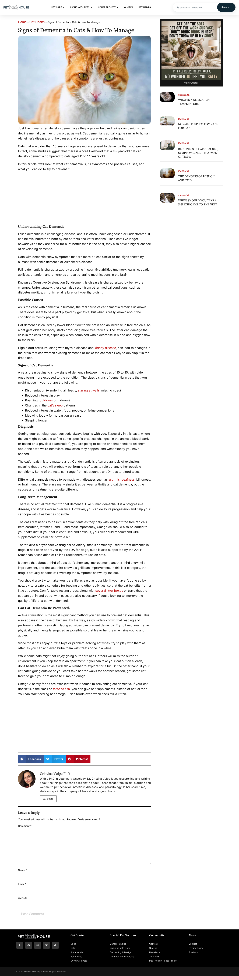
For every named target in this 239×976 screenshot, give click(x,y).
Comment (24, 826)
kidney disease (105, 348)
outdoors (46, 400)
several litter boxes (109, 590)
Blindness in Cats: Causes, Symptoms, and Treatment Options (198, 153)
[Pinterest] (28, 945)
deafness (128, 479)
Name (22, 870)
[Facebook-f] (19, 945)
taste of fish (61, 689)
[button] (31, 759)
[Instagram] (37, 945)
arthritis (114, 479)
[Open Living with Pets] (91, 7)
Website (22, 898)
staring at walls (89, 390)
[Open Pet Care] (64, 7)
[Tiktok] (55, 945)
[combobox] (195, 7)
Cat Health (37, 22)
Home (22, 22)
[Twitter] (46, 945)
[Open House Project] (118, 7)
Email (22, 884)
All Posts (48, 798)
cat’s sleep (55, 405)
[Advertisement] (84, 198)
